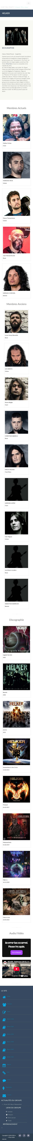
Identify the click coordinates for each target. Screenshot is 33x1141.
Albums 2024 (10, 1034)
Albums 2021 (10, 1057)
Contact (9, 1094)
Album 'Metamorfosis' (16, 1104)
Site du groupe (12, 1117)
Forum (8, 1079)
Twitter (10, 1120)
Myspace (10, 1114)
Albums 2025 (10, 1026)
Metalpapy (5, 1137)
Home (8, 996)
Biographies (9, 1087)
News (8, 1011)
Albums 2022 (10, 1049)
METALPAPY (14, 7)
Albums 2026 (10, 1019)
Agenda (9, 1064)
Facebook (9, 1111)
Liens (8, 1072)
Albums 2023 (10, 1041)
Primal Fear (9, 64)
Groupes (9, 1004)
